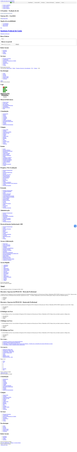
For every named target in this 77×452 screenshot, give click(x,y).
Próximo (4, 368)
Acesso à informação (50, 2)
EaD (4, 267)
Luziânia (4, 140)
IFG (32, 68)
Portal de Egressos (6, 200)
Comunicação (5, 59)
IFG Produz (5, 273)
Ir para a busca (6, 7)
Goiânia (4, 135)
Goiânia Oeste (5, 136)
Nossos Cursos (6, 102)
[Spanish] (10, 13)
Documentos (5, 152)
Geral (4, 353)
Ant (3, 362)
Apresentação (5, 113)
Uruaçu (4, 142)
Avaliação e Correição (7, 260)
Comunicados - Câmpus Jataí (8, 351)
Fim (3, 369)
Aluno (4, 73)
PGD (4, 108)
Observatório (6, 275)
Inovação (5, 271)
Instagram (5, 437)
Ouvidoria (5, 61)
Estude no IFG (5, 77)
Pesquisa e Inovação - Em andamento (23, 68)
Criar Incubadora (6, 198)
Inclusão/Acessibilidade (7, 159)
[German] (6, 13)
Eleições (4, 122)
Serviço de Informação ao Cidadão (9, 60)
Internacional (6, 268)
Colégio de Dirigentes (7, 120)
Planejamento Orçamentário (8, 216)
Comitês (4, 119)
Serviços (4, 163)
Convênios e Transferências (8, 248)
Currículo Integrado (6, 160)
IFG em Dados (6, 104)
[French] (5, 13)
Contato (4, 65)
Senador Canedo (6, 141)
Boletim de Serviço (6, 256)
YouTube (4, 439)
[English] (3, 13)
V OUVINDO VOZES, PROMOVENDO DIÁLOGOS (14, 344)
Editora (4, 274)
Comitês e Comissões (7, 182)
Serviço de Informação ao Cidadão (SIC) (10, 253)
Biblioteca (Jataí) (6, 355)
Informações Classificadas (8, 252)
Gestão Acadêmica (6, 161)
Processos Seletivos (6, 150)
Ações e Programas (6, 244)
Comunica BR (37, 2)
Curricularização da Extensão (8, 195)
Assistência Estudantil (7, 191)
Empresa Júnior (6, 199)
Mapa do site (5, 25)
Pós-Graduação (6, 177)
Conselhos (5, 117)
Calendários (5, 265)
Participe (43, 2)
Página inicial (9, 68)
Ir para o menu (6, 6)
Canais (63, 2)
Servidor (4, 75)
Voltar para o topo (4, 372)
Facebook (5, 436)
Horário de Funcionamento (8, 124)
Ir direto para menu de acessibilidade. (7, 1)
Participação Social (6, 245)
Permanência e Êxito (7, 158)
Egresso (4, 74)
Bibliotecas (5, 266)
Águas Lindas (5, 129)
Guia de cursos (6, 76)
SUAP (4, 64)
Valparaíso (5, 143)
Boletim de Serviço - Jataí (8, 357)
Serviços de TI (6, 270)
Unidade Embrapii (6, 176)
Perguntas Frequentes (7, 164)
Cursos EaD (5, 103)
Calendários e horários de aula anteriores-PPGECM (12, 341)
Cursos (4, 148)
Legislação (58, 2)
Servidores (5, 251)
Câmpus (35, 68)
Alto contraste (5, 24)
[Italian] (8, 13)
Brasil (13, 2)
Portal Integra (6, 272)
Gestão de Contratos (7, 218)
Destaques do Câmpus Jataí (8, 350)
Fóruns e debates (6, 154)
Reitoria (4, 114)
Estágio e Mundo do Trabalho (8, 197)
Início (4, 361)
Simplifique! (30, 2)
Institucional (5, 243)
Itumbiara (4, 138)
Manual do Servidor (6, 236)
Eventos (4, 178)
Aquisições (5, 217)
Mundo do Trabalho (7, 277)
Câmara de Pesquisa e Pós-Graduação (10, 183)
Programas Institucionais (7, 172)
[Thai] (11, 13)
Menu (1, 80)
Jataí (4, 139)
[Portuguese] (1, 13)
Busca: (2, 44)
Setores (4, 354)
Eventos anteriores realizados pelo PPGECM (11, 342)
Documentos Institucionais (8, 105)
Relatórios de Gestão (7, 257)
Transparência (5, 62)
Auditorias (5, 247)
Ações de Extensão (6, 194)
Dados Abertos (6, 255)
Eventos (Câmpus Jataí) (7, 352)
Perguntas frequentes (7, 58)
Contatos (4, 123)
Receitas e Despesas (7, 219)
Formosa (4, 134)
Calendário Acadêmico (7, 157)
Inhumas (4, 137)
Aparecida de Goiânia (7, 131)
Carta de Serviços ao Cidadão (8, 258)
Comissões (5, 118)
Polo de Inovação (6, 175)
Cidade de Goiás (6, 133)
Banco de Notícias (6, 107)
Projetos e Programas (7, 155)
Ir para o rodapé (6, 8)
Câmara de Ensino (6, 153)
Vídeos (4, 280)
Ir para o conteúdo (7, 5)
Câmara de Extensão (7, 203)
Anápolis (4, 130)
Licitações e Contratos (7, 250)
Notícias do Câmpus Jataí (8, 349)
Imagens (5, 279)
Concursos (5, 78)
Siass (4, 237)
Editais (14, 68)
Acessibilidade (5, 23)
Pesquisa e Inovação (7, 174)
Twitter (4, 438)
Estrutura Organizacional (7, 151)
